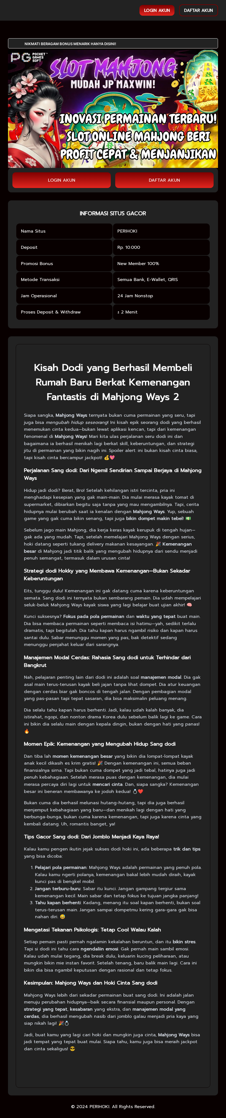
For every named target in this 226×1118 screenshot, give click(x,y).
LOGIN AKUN (157, 10)
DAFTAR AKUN (198, 10)
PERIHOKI (99, 1106)
